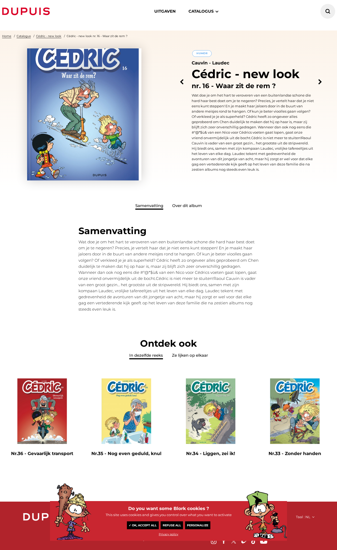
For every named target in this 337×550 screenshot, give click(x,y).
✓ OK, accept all (143, 525)
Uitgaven (165, 11)
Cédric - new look (48, 36)
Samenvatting (149, 205)
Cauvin (200, 62)
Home (6, 36)
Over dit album (187, 205)
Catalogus (24, 36)
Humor (201, 53)
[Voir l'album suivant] (320, 82)
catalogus (201, 11)
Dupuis (27, 11)
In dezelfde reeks (146, 355)
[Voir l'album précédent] (182, 82)
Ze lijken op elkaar (190, 355)
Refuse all (172, 525)
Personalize (197, 525)
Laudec (220, 62)
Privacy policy (168, 534)
